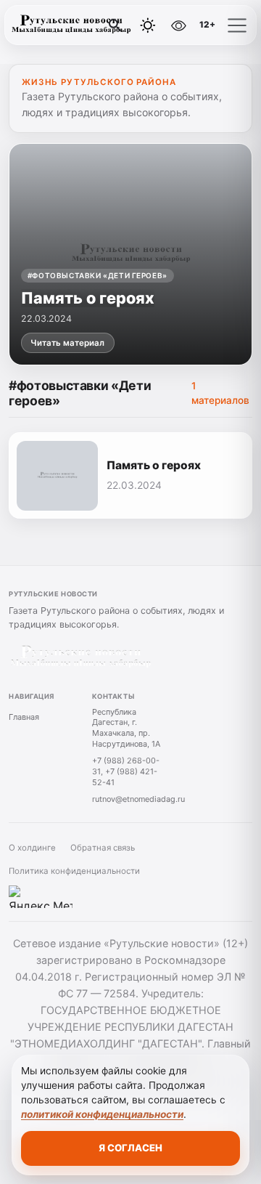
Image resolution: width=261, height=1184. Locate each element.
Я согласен (130, 1147)
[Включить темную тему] (148, 25)
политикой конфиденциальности (102, 1114)
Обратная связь (102, 848)
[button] (237, 25)
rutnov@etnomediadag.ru (138, 799)
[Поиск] (115, 25)
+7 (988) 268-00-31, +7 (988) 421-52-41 (126, 771)
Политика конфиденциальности (74, 871)
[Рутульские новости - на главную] (71, 25)
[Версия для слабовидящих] (179, 25)
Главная (24, 717)
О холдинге (32, 848)
